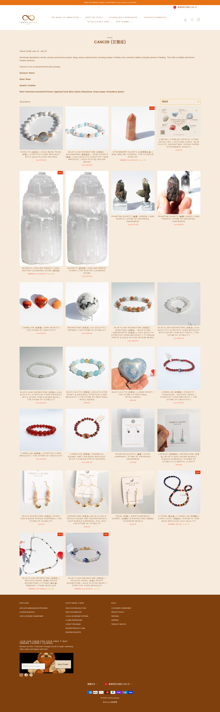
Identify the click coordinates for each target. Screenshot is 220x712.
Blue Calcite (75, 91)
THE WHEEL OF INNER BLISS (65, 17)
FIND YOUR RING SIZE (74, 612)
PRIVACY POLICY (117, 612)
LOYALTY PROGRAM (73, 624)
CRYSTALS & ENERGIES (155, 17)
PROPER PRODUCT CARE (75, 628)
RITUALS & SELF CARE (99, 22)
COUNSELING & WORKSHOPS (123, 17)
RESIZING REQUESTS (73, 632)
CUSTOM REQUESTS (27, 612)
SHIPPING (115, 620)
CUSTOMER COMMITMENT (121, 608)
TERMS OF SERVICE (118, 624)
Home (109, 37)
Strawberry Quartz (115, 91)
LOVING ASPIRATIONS (74, 620)
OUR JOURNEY (123, 22)
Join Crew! (63, 664)
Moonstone (87, 91)
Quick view (41, 146)
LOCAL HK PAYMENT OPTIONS (77, 616)
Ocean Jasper (99, 91)
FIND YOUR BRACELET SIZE (76, 608)
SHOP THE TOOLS (94, 17)
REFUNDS (115, 616)
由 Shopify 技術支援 (110, 702)
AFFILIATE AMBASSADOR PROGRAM (33, 608)
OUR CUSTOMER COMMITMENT (31, 616)
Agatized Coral (61, 91)
